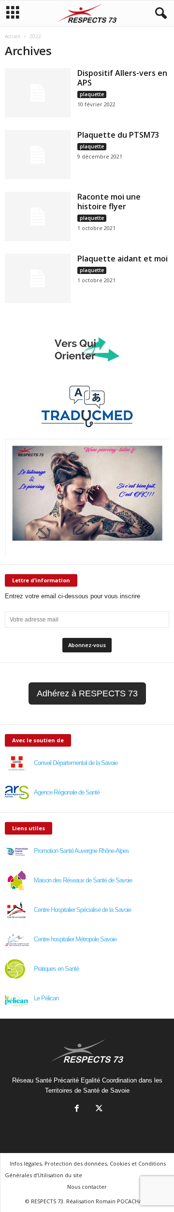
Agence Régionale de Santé (67, 792)
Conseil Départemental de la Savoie (75, 762)
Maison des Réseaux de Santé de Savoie (83, 880)
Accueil (12, 36)
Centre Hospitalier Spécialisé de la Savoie (82, 909)
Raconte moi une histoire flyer (109, 201)
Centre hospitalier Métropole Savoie (75, 939)
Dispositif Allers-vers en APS (122, 78)
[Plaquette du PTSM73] (38, 154)
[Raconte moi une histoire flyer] (38, 216)
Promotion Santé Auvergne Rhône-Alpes (81, 850)
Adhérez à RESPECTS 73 (87, 693)
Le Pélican (46, 998)
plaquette (92, 94)
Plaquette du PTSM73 (118, 135)
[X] (98, 1109)
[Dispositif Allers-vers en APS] (38, 92)
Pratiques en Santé (56, 968)
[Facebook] (77, 1109)
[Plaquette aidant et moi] (38, 278)
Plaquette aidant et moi (122, 258)
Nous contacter (87, 1186)
